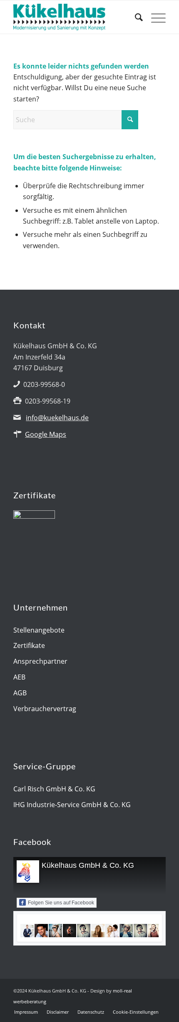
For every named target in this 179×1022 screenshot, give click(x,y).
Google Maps (45, 434)
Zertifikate (29, 645)
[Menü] (154, 17)
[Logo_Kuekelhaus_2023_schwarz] (74, 17)
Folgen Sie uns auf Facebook (61, 903)
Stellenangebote (39, 630)
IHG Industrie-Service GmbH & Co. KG (72, 804)
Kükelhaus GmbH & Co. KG (88, 865)
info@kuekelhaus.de (57, 417)
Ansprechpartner (40, 661)
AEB (19, 677)
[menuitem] (135, 17)
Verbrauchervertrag (44, 708)
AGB (20, 692)
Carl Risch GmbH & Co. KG (54, 788)
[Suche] (135, 17)
